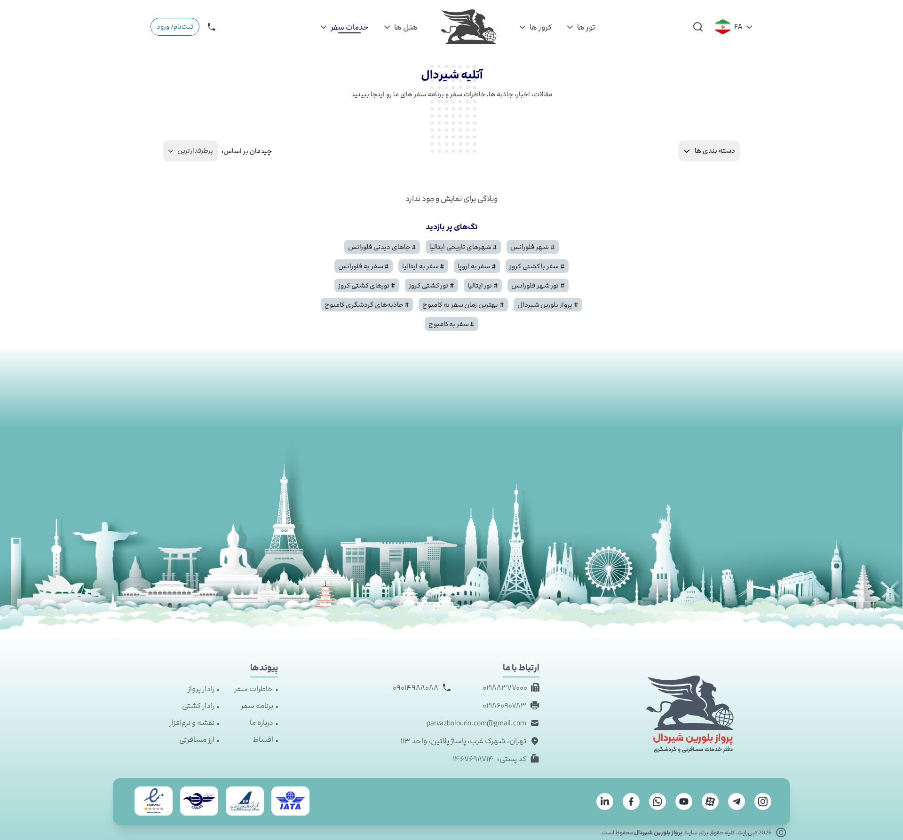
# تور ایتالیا (482, 285)
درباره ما (261, 722)
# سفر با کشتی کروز (537, 266)
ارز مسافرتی (196, 739)
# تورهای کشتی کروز (367, 285)
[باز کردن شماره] (211, 26)
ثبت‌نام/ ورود (175, 26)
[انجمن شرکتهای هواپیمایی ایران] (245, 801)
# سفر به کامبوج (451, 324)
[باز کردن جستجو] (698, 26)
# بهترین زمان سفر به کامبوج (463, 305)
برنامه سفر (257, 705)
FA (738, 26)
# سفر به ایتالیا (423, 266)
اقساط (263, 739)
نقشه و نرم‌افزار (191, 722)
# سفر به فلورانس (363, 266)
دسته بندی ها (715, 151)
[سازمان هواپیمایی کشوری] (199, 801)
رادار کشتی (198, 705)
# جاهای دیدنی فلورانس (382, 247)
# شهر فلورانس (532, 247)
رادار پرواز (201, 688)
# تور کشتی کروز (431, 285)
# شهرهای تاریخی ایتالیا (463, 247)
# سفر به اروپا (477, 266)
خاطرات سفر (253, 688)
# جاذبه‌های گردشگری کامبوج (367, 305)
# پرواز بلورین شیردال (547, 305)
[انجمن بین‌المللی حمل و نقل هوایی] (290, 801)
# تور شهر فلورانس (538, 285)
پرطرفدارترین (195, 151)
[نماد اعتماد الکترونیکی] (153, 801)
